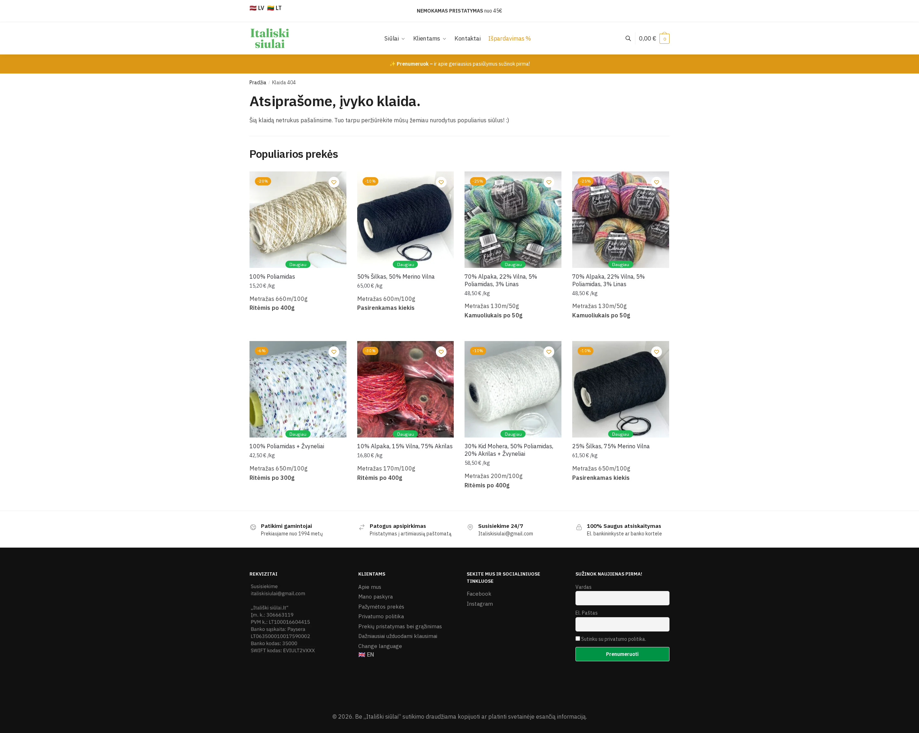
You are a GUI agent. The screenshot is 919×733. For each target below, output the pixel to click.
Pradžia (257, 82)
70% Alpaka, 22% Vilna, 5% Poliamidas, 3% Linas (501, 280)
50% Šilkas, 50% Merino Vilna (396, 276)
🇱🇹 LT (274, 7)
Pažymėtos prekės (381, 606)
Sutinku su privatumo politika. (613, 639)
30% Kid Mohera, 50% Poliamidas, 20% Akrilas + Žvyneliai (509, 450)
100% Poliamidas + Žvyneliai (286, 446)
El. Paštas (586, 613)
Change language (380, 646)
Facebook (479, 593)
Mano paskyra (375, 596)
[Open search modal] (632, 38)
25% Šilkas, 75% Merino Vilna (611, 446)
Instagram (480, 603)
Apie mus (369, 586)
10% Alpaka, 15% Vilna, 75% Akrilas (405, 446)
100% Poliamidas (272, 276)
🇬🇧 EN (366, 654)
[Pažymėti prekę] (391, 56)
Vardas (583, 587)
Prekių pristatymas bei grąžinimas (400, 626)
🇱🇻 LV (256, 7)
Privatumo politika (381, 616)
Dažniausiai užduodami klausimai (397, 636)
